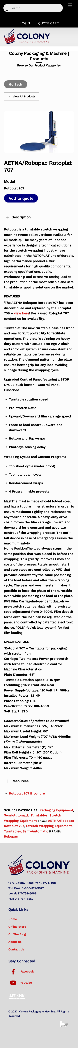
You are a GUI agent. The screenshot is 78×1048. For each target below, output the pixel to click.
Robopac (11, 836)
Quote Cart (48, 23)
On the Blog (17, 934)
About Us (15, 941)
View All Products (24, 96)
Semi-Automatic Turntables (25, 815)
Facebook (26, 971)
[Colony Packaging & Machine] (27, 42)
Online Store (17, 926)
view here (21, 313)
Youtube (25, 982)
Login (25, 23)
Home (12, 919)
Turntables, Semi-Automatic (26, 831)
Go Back (15, 84)
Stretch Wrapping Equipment (49, 826)
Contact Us (16, 949)
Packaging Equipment (56, 810)
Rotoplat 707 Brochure (27, 793)
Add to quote (21, 198)
